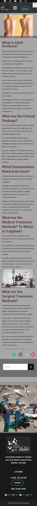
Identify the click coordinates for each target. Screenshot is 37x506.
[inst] (11, 1)
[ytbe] (16, 1)
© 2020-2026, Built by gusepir (18, 503)
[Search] (31, 367)
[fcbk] (5, 1)
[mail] (21, 1)
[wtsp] (26, 1)
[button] (15, 8)
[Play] (18, 278)
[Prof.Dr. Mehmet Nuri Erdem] (4, 8)
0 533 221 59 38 (18, 478)
